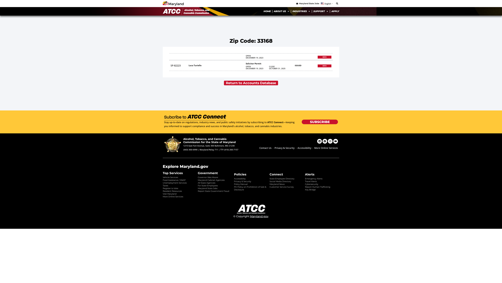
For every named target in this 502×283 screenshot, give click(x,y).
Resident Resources (172, 191)
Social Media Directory (280, 181)
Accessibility (304, 147)
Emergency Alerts (313, 178)
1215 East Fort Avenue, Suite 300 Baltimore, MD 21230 (209, 145)
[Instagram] (330, 141)
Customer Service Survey (282, 187)
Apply (335, 11)
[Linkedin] (319, 141)
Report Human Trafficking (317, 187)
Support (319, 11)
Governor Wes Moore (208, 177)
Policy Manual (241, 184)
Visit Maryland (169, 194)
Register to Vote (170, 188)
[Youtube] (335, 141)
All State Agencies (206, 183)
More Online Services (326, 147)
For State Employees (208, 185)
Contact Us (265, 147)
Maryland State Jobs (207, 188)
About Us (280, 11)
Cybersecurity (311, 184)
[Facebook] (325, 141)
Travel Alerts (311, 181)
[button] (337, 3)
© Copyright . (251, 216)
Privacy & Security (285, 147)
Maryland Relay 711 (209, 149)
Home (267, 11)
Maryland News (277, 184)
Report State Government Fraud (213, 191)
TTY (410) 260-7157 (229, 149)
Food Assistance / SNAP (174, 180)
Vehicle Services (170, 177)
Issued (298, 65)
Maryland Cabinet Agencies (211, 180)
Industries (299, 11)
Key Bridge (310, 189)
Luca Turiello (195, 65)
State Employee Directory (282, 178)
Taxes (165, 185)
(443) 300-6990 (190, 149)
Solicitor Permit (253, 63)
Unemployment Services (175, 183)
